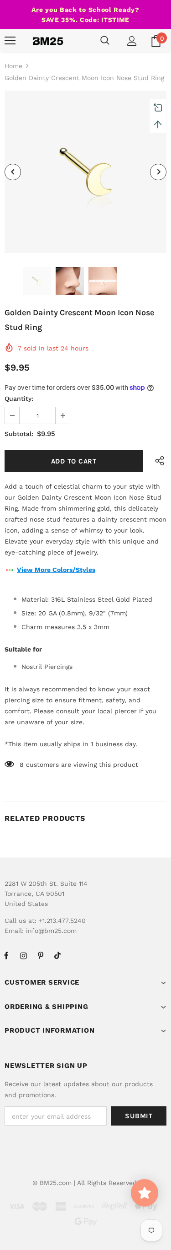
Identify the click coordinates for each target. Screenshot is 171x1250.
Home (13, 66)
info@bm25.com (51, 930)
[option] (85, 172)
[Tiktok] (57, 955)
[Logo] (48, 40)
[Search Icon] (104, 40)
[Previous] (13, 172)
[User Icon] (132, 41)
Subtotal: (19, 433)
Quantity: (19, 398)
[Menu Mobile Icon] (10, 40)
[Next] (158, 172)
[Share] (157, 461)
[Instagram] (23, 955)
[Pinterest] (40, 955)
